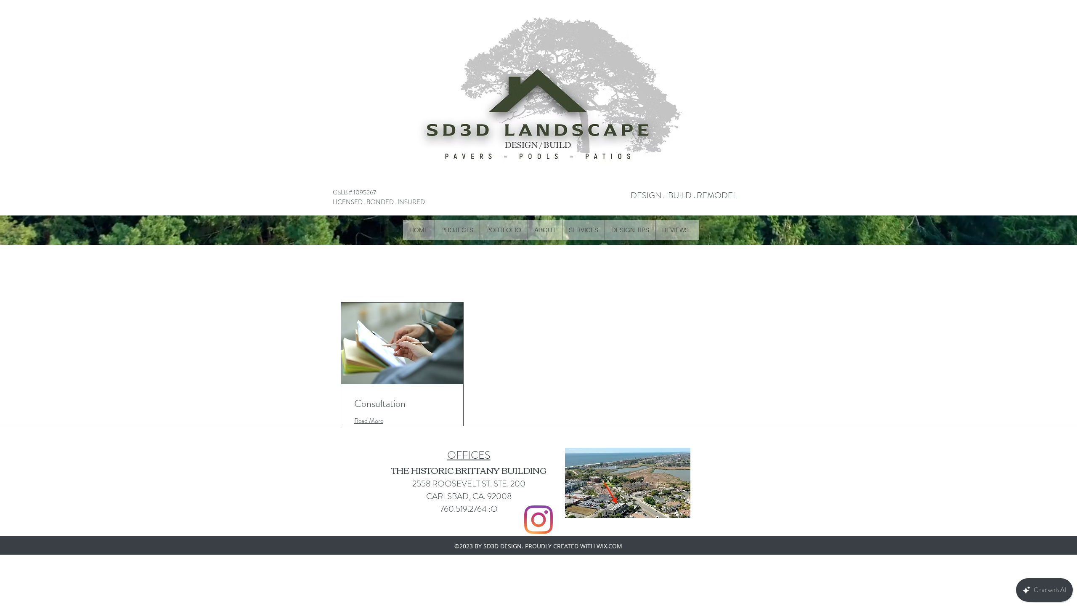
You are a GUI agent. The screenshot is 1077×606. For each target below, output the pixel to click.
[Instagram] (538, 519)
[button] (504, 230)
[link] (402, 404)
